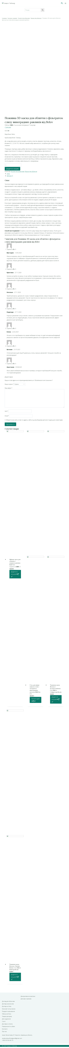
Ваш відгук (8, 388)
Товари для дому (7, 1016)
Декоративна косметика (28, 996)
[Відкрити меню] (65, 3)
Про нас (4, 1031)
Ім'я (6, 411)
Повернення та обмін (8, 1026)
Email (7, 416)
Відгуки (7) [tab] (10, 176)
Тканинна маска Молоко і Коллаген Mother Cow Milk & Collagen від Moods (55, 688)
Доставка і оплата (7, 1024)
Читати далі (35, 699)
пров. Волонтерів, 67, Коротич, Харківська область (17, 1035)
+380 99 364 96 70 (7, 1040)
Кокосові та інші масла (8, 1009)
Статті (3, 1021)
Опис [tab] (8, 174)
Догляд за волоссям (8, 1004)
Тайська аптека (6, 1014)
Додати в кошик (12, 169)
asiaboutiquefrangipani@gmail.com (12, 1038)
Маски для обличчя (31, 171)
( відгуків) (8, 127)
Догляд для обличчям (17, 171)
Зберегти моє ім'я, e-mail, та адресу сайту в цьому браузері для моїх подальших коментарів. (34, 420)
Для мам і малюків (26, 999)
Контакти (4, 1029)
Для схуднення (6, 1019)
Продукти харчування (8, 1011)
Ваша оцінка (9, 384)
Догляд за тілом (6, 1006)
